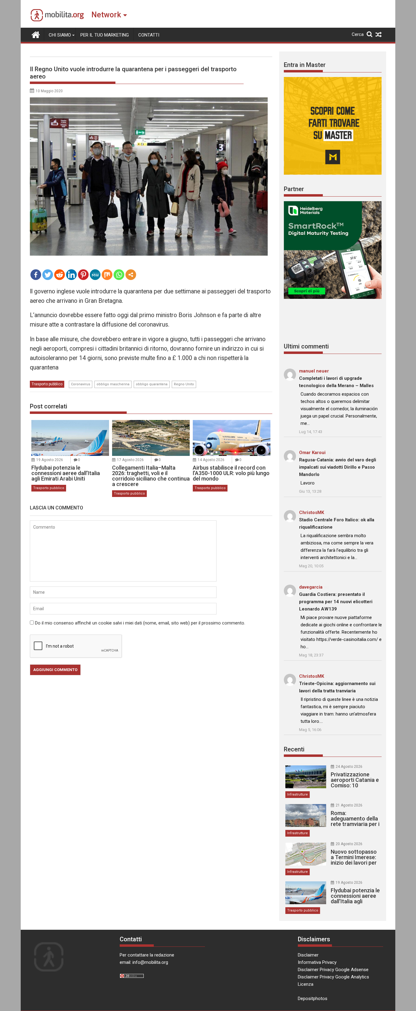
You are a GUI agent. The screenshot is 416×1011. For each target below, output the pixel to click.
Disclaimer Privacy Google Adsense (333, 969)
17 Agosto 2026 (130, 460)
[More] (130, 274)
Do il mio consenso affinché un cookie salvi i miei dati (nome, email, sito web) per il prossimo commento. (140, 623)
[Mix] (107, 274)
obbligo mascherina (113, 384)
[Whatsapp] (119, 274)
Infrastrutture (297, 794)
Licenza (305, 984)
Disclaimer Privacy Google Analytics (333, 977)
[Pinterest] (83, 274)
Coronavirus (80, 384)
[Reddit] (59, 274)
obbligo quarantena (151, 384)
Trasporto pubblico (47, 384)
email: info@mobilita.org (144, 962)
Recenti (294, 749)
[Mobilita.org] (36, 34)
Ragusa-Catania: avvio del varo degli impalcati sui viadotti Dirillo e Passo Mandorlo (337, 467)
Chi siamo (60, 35)
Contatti (148, 35)
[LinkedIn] (71, 274)
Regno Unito (184, 384)
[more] (130, 274)
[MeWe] (95, 274)
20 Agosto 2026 (349, 844)
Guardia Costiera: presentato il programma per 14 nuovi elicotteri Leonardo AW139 (335, 602)
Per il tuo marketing (104, 35)
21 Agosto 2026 (349, 805)
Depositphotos (312, 998)
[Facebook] (35, 274)
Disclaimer (308, 955)
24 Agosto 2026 (349, 766)
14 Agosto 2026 (211, 460)
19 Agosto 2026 (49, 460)
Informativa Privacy (317, 962)
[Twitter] (47, 274)
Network (106, 14)
